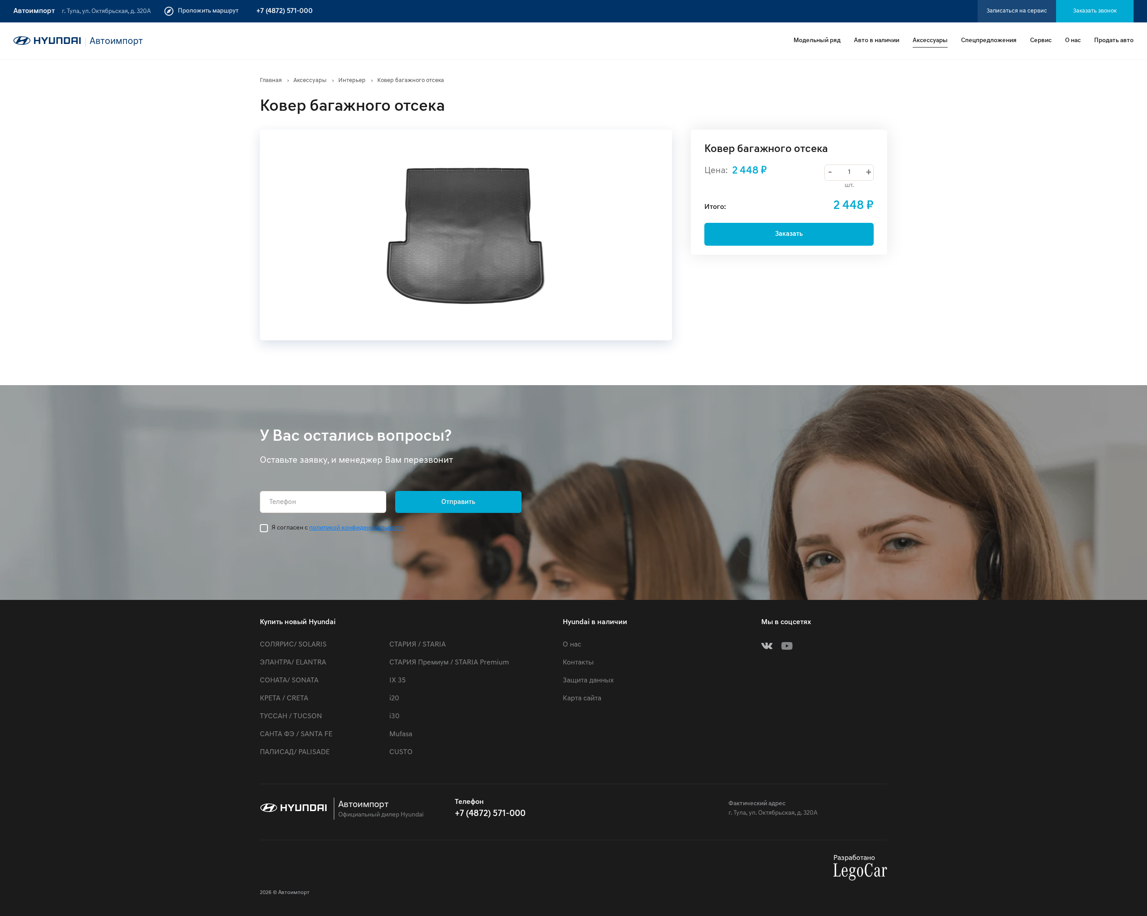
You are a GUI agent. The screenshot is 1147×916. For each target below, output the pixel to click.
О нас (1073, 40)
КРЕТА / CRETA (284, 698)
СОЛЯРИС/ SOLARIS (293, 644)
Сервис (1041, 40)
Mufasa (400, 734)
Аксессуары (930, 40)
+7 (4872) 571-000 (284, 11)
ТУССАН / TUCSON (291, 716)
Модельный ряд (817, 40)
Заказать (789, 234)
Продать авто (1114, 40)
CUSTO (401, 752)
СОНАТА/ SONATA (289, 680)
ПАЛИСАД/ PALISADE (295, 752)
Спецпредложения (989, 40)
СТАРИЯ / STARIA (417, 644)
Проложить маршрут (208, 11)
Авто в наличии (876, 40)
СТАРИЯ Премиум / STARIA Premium (449, 662)
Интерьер (352, 80)
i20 (394, 698)
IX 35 (397, 680)
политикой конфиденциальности (356, 528)
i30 (394, 716)
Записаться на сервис (1017, 11)
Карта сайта (582, 698)
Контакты (578, 662)
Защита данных (588, 680)
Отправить (458, 502)
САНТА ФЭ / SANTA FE (296, 734)
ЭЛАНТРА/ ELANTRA (293, 662)
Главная (271, 80)
